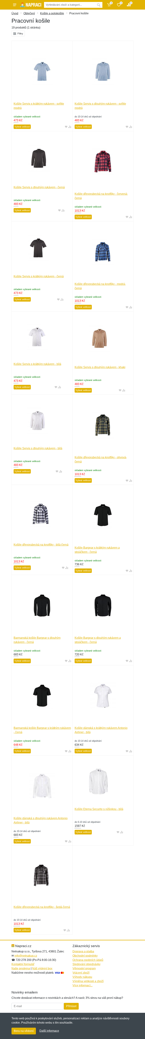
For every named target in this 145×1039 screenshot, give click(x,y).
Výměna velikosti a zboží (88, 981)
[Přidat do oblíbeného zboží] (66, 127)
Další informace (49, 1030)
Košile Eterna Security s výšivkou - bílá (99, 809)
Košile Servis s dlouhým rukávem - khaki (100, 367)
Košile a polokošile (52, 13)
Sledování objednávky (86, 964)
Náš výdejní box (42, 968)
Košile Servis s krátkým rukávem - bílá (37, 364)
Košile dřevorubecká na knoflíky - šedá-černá (42, 906)
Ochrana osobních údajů (87, 959)
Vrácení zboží (80, 972)
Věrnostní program (84, 968)
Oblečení (29, 13)
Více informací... (82, 985)
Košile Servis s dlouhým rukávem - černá (39, 187)
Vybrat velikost (22, 126)
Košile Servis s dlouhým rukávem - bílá (38, 448)
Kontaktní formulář (22, 964)
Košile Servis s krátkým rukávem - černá (39, 276)
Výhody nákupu (82, 976)
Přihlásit (71, 1006)
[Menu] (14, 5)
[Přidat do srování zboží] (69, 127)
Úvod (14, 13)
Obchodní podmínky (85, 955)
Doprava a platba (83, 951)
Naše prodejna (20, 968)
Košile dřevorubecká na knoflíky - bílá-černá (41, 544)
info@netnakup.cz (25, 955)
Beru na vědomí (24, 1030)
